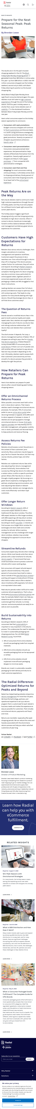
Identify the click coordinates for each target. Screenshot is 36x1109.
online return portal (19, 412)
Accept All (18, 1100)
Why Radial (5, 1071)
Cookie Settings (18, 1105)
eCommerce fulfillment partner (20, 594)
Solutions (5, 1076)
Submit (29, 1059)
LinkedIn (7, 737)
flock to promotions (13, 130)
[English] (23, 4)
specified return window (24, 576)
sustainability (21, 624)
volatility (4, 109)
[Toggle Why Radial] (33, 1070)
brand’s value (8, 142)
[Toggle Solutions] (33, 1075)
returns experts (6, 559)
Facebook (17, 737)
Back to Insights (6, 15)
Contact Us (18, 827)
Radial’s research (26, 267)
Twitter (30, 737)
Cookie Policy (11, 1096)
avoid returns (6, 347)
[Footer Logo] (6, 1048)
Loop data (18, 523)
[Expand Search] (28, 5)
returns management (9, 697)
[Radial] (9, 4)
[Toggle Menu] (33, 5)
